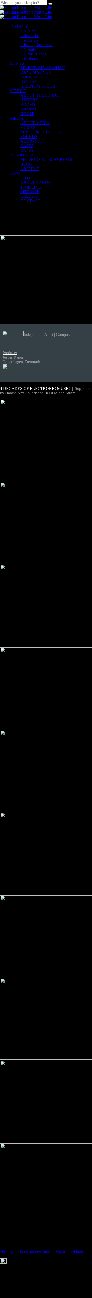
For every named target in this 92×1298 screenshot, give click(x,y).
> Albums (28, 31)
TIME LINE (30, 187)
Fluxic (61, 1251)
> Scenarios (29, 35)
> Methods (29, 58)
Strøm (70, 393)
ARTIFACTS (31, 109)
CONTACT (30, 201)
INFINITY (19, 26)
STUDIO (18, 91)
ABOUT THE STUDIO (40, 95)
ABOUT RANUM (36, 182)
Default (77, 1251)
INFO (15, 173)
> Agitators (29, 40)
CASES (26, 146)
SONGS (17, 63)
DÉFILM (28, 81)
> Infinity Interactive (36, 45)
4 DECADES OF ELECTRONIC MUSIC (35, 388)
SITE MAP (29, 192)
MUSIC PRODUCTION (41, 132)
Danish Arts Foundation (24, 393)
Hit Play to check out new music (26, 1251)
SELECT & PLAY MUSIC (42, 68)
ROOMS (27, 104)
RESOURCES (22, 155)
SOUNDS (28, 136)
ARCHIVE (29, 169)
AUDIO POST (32, 141)
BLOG (26, 164)
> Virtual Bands (33, 54)
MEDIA (17, 118)
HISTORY (29, 100)
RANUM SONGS (35, 72)
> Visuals (28, 49)
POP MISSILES (33, 77)
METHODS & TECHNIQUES (46, 159)
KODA (52, 393)
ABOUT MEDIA (35, 123)
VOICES (28, 127)
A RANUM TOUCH (37, 86)
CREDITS (29, 196)
